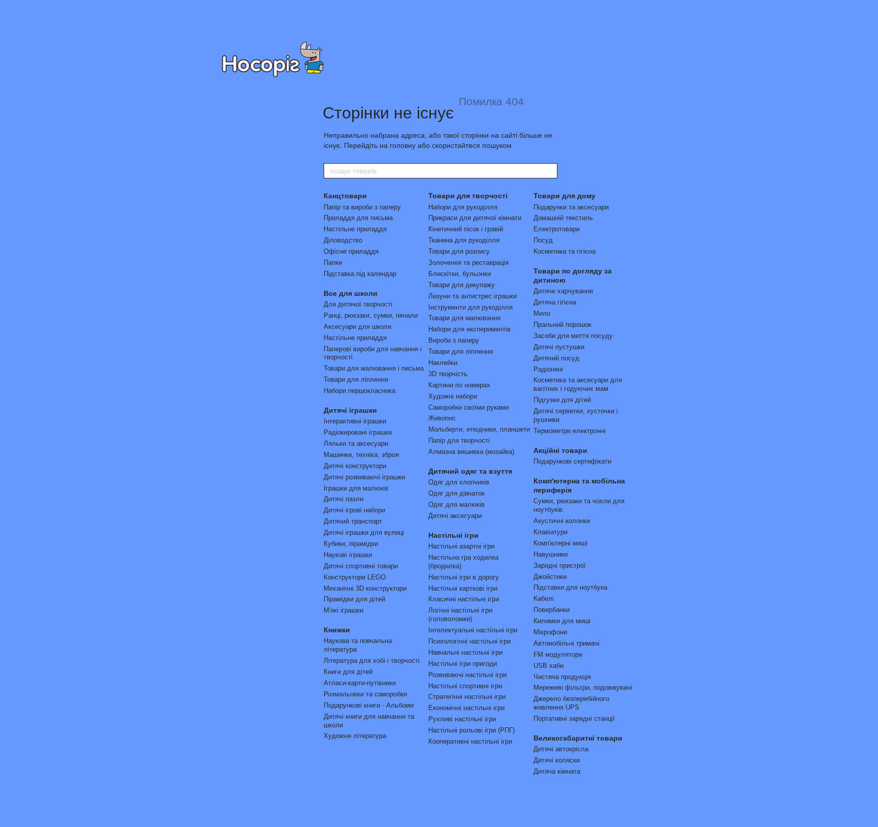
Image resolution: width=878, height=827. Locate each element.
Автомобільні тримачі (567, 643)
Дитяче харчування (563, 291)
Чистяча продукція (562, 677)
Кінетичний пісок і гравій (465, 229)
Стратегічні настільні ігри (467, 696)
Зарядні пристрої (560, 565)
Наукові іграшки (348, 555)
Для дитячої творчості (358, 304)
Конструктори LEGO (355, 577)
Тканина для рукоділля (463, 240)
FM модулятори (558, 654)
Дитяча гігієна (555, 302)
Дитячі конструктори (355, 466)
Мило (542, 313)
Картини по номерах (459, 385)
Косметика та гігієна (564, 251)
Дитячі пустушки (559, 347)
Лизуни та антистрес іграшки (472, 296)
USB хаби (548, 665)
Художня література (355, 736)
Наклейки (442, 362)
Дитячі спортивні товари (361, 566)
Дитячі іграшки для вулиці (364, 532)
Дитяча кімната (557, 771)
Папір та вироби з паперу (362, 207)
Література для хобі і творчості (372, 660)
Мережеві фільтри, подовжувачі (583, 687)
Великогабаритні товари (578, 738)
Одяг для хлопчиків (458, 482)
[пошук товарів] (549, 170)
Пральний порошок (562, 324)
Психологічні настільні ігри (469, 641)
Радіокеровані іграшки (358, 432)
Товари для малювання (464, 318)
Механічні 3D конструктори (365, 588)
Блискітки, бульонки (459, 274)
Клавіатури (551, 532)
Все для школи (351, 293)
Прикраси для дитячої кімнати (474, 218)
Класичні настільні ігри (463, 599)
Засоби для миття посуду (573, 336)
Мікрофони (550, 632)
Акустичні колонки (562, 521)
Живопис (442, 418)
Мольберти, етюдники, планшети (479, 429)
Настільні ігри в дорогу (463, 577)
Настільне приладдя (355, 229)
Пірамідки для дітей (354, 599)
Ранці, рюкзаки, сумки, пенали (371, 315)
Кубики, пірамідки (351, 543)
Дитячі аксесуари (455, 515)
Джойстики (550, 576)
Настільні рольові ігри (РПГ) (471, 730)
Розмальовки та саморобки (365, 694)
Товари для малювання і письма (374, 368)
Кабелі (544, 598)
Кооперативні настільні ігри (470, 741)
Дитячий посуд (556, 358)
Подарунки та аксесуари (571, 207)
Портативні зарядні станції (574, 718)
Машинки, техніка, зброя (361, 454)
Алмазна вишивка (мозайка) (471, 451)
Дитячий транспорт (353, 521)
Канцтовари (345, 196)
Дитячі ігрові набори (354, 510)
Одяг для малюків (456, 504)
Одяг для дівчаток (456, 493)
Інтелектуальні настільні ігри (472, 630)
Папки (333, 262)
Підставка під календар (360, 274)
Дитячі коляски (557, 760)
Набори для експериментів (469, 329)
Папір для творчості (459, 440)
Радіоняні (548, 369)
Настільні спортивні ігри (465, 686)
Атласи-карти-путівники (360, 683)
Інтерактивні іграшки (355, 421)
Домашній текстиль (563, 218)
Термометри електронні (570, 431)
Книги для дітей (348, 672)
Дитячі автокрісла (561, 749)
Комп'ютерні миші (560, 543)
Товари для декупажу (461, 285)
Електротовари (557, 229)
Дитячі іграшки (350, 410)
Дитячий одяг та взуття (470, 471)
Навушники (551, 554)
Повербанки (552, 610)
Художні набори (452, 396)
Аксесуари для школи (357, 326)
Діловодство (343, 240)
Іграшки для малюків (356, 488)
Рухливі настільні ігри (462, 719)
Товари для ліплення (356, 379)
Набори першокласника (359, 390)
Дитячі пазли (343, 499)
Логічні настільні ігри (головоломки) (460, 614)
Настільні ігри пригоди (462, 663)
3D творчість (447, 374)
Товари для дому (564, 196)
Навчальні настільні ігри (465, 652)
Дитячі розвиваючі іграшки (364, 477)
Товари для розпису (459, 251)
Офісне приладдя (351, 251)
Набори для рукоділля (462, 207)
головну (403, 145)
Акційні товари (560, 450)
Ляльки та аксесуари (356, 443)
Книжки (337, 630)
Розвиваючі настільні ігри (467, 675)
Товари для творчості (468, 196)
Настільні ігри (453, 535)
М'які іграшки (343, 610)
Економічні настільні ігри (466, 708)
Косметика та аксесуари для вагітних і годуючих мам (578, 384)
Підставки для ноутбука (570, 587)
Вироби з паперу (453, 340)
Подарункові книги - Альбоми (369, 705)
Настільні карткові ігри (462, 588)
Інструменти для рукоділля (470, 307)
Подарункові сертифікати (572, 461)
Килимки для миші (562, 621)
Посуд (543, 240)
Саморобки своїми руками (468, 407)
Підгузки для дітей (562, 400)
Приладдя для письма (358, 218)
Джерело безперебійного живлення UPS (571, 703)
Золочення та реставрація (468, 262)
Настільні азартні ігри (461, 546)
